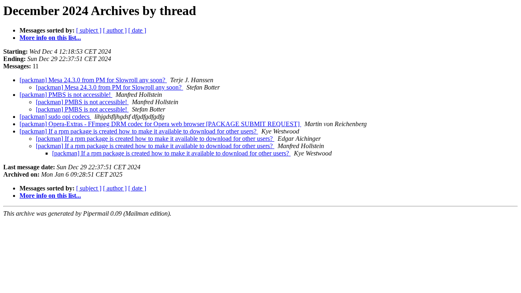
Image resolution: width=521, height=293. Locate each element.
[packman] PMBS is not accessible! (66, 94)
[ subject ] (88, 30)
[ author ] (115, 30)
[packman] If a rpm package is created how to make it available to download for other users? (139, 131)
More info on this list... (50, 37)
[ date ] (137, 30)
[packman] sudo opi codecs (55, 116)
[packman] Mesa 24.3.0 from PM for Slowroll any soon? (93, 80)
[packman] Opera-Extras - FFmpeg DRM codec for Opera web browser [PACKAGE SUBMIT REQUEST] (160, 123)
